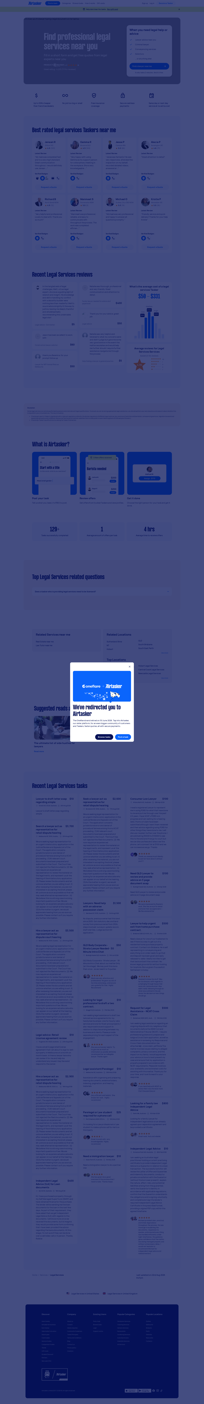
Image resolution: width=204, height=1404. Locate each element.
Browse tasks (104, 737)
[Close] (129, 667)
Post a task (123, 737)
